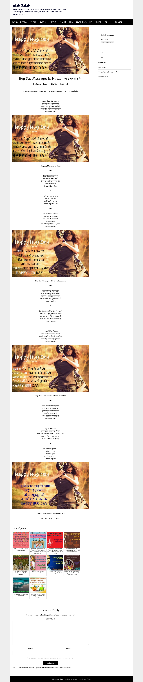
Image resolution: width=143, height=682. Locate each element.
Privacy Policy (103, 77)
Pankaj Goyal (62, 84)
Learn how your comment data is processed (55, 667)
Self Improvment (84, 22)
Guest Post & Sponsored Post (108, 72)
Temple (108, 22)
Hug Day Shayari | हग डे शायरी (51, 518)
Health (98, 22)
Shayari (53, 22)
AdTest (100, 58)
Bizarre (118, 22)
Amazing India (66, 22)
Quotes (43, 22)
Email (69, 648)
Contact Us (102, 62)
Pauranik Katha (19, 22)
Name (31, 648)
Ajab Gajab (21, 5)
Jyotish (33, 22)
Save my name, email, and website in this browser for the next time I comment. (51, 658)
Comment (50, 619)
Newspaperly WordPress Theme (80, 679)
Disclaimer (102, 67)
